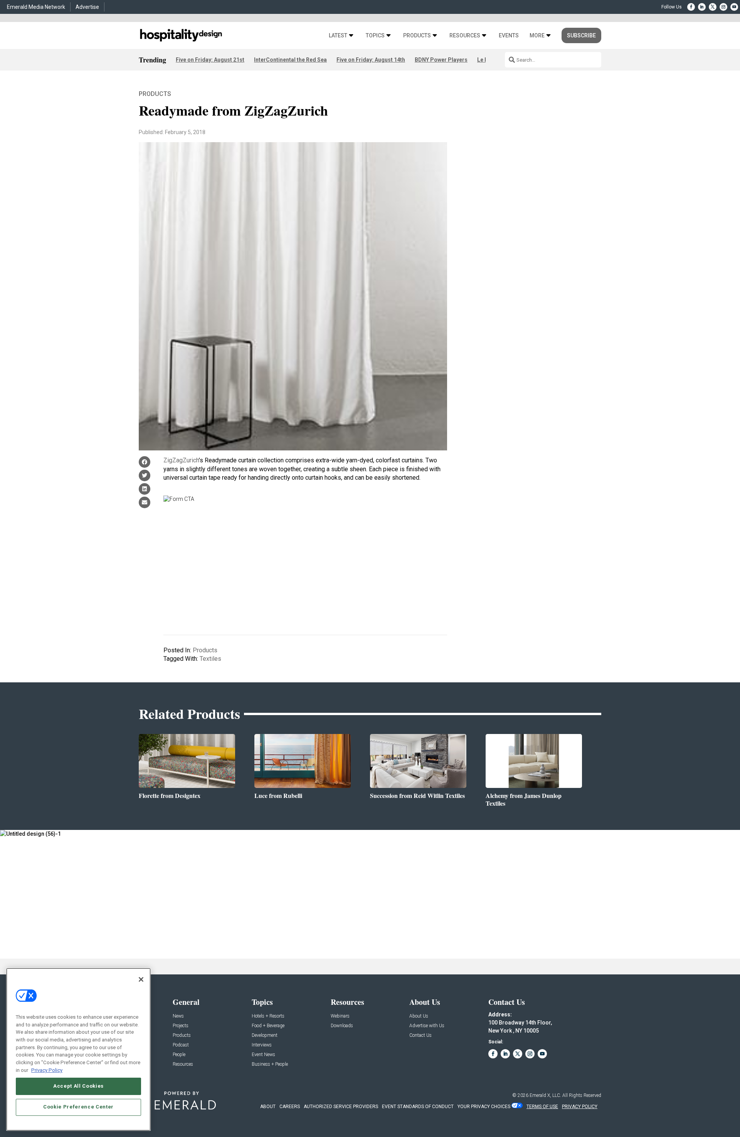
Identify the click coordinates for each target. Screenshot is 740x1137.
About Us (418, 1016)
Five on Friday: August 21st (210, 60)
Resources (464, 36)
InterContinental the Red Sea (290, 60)
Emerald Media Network (36, 7)
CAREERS (289, 1106)
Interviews (262, 1045)
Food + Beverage (268, 1025)
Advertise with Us (426, 1025)
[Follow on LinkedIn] (702, 7)
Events (509, 36)
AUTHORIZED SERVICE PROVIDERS (341, 1106)
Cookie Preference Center (78, 1107)
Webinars (340, 1016)
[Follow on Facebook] (691, 7)
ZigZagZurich (181, 460)
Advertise (87, 7)
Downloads (342, 1025)
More (537, 36)
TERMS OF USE (542, 1106)
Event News (263, 1054)
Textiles (210, 658)
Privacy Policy (46, 1070)
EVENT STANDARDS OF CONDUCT (418, 1106)
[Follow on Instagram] (723, 7)
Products (417, 36)
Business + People (270, 1064)
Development (265, 1035)
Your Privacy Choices (483, 1106)
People (179, 1054)
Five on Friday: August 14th (370, 60)
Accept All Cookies (78, 1086)
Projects (180, 1025)
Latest (338, 36)
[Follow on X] (712, 7)
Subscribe (581, 35)
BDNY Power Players (441, 60)
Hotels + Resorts (268, 1016)
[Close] (141, 979)
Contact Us (420, 1035)
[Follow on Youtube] (734, 7)
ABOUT (268, 1106)
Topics (375, 36)
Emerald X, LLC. (545, 1095)
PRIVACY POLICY (579, 1106)
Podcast (181, 1045)
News (178, 1016)
